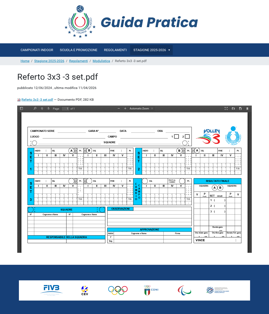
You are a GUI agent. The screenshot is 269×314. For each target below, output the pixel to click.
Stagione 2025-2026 (149, 50)
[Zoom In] (125, 108)
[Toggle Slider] (21, 108)
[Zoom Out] (118, 108)
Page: (56, 108)
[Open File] (233, 108)
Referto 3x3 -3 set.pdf (37, 100)
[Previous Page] (42, 108)
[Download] (240, 108)
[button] (170, 50)
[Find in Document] (35, 108)
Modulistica (101, 61)
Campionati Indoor (37, 50)
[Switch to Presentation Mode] (226, 108)
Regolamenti (115, 50)
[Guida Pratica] (134, 21)
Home (25, 61)
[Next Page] (48, 108)
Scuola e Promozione (78, 50)
